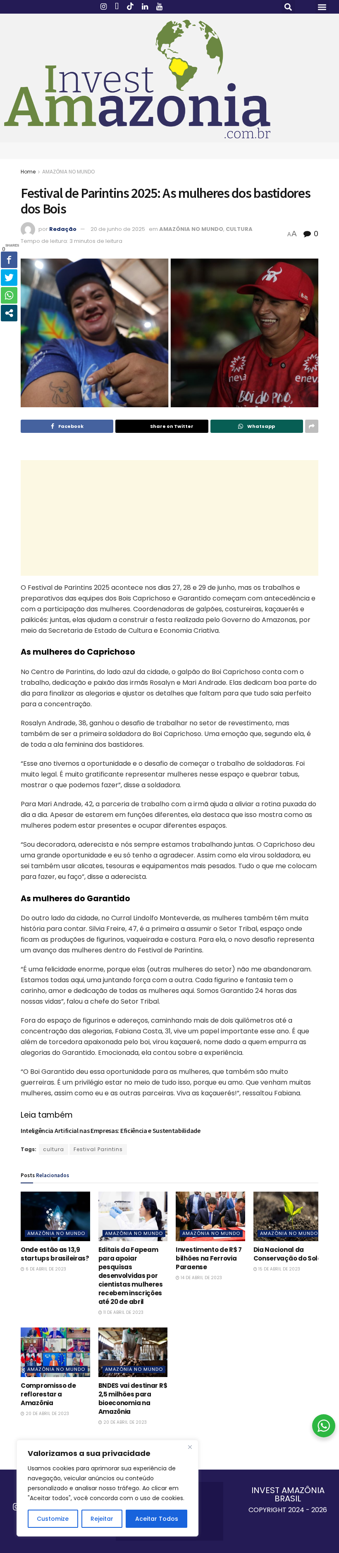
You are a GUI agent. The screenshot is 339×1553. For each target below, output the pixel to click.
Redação (62, 229)
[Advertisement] (169, 518)
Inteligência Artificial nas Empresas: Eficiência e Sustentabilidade (111, 1130)
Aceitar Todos (156, 1519)
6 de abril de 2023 (45, 1269)
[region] (107, 1488)
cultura (53, 1149)
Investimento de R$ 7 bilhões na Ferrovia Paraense (209, 1258)
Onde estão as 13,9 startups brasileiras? (55, 1254)
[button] (288, 7)
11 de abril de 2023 (122, 1312)
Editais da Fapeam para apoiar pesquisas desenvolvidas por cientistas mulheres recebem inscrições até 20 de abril (130, 1275)
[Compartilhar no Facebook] (9, 260)
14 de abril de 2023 (200, 1278)
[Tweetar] (9, 277)
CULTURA (239, 229)
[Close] (190, 1447)
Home (28, 171)
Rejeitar (102, 1519)
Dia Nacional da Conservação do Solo (287, 1254)
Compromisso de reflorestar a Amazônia (48, 1394)
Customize (53, 1519)
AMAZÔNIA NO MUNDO (68, 171)
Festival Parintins (98, 1149)
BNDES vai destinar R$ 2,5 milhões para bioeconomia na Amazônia (132, 1398)
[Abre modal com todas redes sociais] (9, 313)
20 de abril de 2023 (46, 1414)
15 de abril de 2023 (278, 1269)
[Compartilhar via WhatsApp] (9, 295)
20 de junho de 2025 (118, 229)
